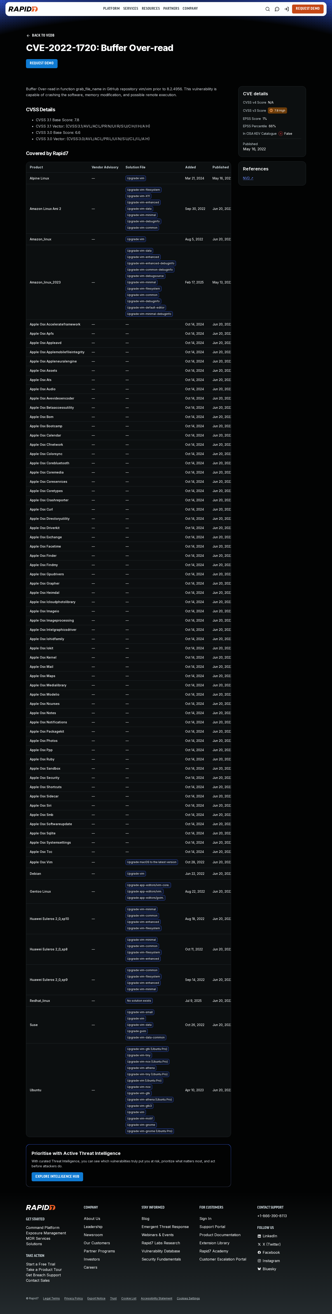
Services (130, 9)
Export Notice (96, 1298)
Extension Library (214, 1243)
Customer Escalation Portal (222, 1259)
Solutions (34, 1244)
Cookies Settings (188, 1298)
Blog (145, 1218)
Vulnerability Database (161, 1251)
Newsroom (93, 1235)
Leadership (93, 1226)
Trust (113, 1298)
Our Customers (97, 1243)
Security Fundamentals (161, 1259)
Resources (151, 9)
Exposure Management (46, 1233)
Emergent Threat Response (165, 1226)
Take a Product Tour (44, 1269)
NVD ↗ (248, 178)
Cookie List (128, 1298)
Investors (92, 1259)
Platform (111, 9)
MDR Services (38, 1238)
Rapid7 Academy (213, 1251)
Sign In (205, 1218)
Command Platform (42, 1227)
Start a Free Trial (40, 1264)
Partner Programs (99, 1251)
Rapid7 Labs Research (161, 1243)
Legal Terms (51, 1298)
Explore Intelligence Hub (57, 1177)
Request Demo (308, 9)
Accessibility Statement (156, 1298)
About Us (92, 1218)
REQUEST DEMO (42, 63)
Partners (171, 9)
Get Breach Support (43, 1275)
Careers (90, 1267)
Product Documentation (220, 1235)
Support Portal (212, 1226)
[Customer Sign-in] (287, 9)
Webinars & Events (158, 1235)
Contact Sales (38, 1280)
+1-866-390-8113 (272, 1216)
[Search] (268, 9)
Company (190, 9)
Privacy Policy (73, 1298)
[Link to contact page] (277, 9)
